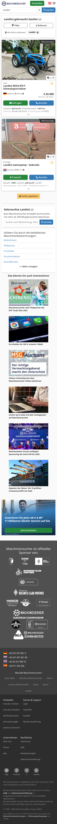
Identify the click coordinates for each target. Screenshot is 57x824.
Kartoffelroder (11, 261)
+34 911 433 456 (16, 665)
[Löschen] (39, 9)
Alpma (45, 684)
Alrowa (28, 691)
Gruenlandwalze (12, 256)
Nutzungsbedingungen (38, 816)
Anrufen (43, 103)
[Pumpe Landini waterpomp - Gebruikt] (28, 139)
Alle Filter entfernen (16, 32)
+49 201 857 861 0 (17, 653)
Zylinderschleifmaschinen (30, 678)
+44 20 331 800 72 (17, 661)
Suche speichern (29, 196)
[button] (54, 3)
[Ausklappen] (28, 114)
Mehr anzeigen (29, 266)
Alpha (35, 684)
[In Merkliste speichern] (52, 83)
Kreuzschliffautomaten (19, 684)
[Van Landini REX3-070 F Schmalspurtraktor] (28, 60)
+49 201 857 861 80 (17, 657)
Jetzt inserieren (28, 530)
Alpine (49, 678)
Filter (17, 25)
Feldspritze (9, 245)
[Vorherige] (4, 60)
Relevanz (42, 25)
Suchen (50, 9)
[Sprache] (49, 3)
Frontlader (9, 251)
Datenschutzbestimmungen (14, 816)
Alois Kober (10, 678)
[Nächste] (53, 60)
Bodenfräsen (10, 240)
